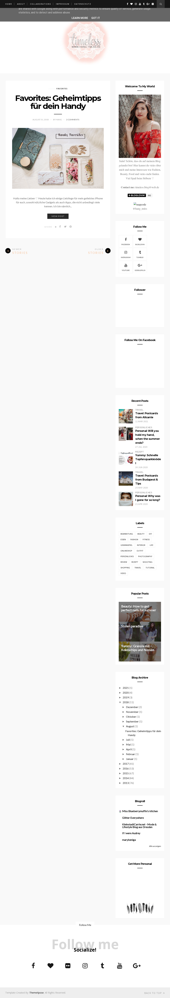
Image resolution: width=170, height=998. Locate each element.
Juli (128, 739)
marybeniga (129, 839)
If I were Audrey (131, 833)
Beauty (140, 534)
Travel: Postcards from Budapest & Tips (146, 479)
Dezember (132, 707)
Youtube (126, 270)
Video (123, 573)
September (132, 721)
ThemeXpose (36, 992)
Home (8, 4)
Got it (95, 18)
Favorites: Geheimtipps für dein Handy (58, 102)
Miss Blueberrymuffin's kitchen (140, 811)
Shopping (125, 567)
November (132, 711)
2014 (126, 778)
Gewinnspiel (126, 545)
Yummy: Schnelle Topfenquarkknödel (148, 459)
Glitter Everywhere (133, 817)
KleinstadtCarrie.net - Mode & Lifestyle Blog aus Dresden (139, 825)
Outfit (140, 550)
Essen (123, 539)
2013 (126, 782)
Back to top (153, 993)
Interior (141, 545)
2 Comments (72, 119)
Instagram (125, 257)
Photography (145, 556)
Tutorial (150, 567)
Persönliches (127, 556)
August (130, 726)
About (21, 4)
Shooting (147, 562)
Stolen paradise (132, 626)
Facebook (125, 244)
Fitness (146, 539)
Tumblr (139, 257)
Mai (128, 744)
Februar (130, 754)
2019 (126, 697)
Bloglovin (140, 244)
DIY (150, 534)
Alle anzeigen (155, 846)
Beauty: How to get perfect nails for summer (138, 608)
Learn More (80, 18)
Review (124, 562)
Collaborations (40, 4)
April (129, 749)
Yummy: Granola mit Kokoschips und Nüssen (137, 648)
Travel (137, 567)
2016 (126, 768)
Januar (129, 758)
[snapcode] (140, 204)
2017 (126, 763)
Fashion (134, 539)
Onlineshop (126, 550)
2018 (126, 702)
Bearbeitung (127, 534)
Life (151, 545)
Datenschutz (82, 4)
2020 (126, 692)
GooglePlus (140, 270)
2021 (126, 687)
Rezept (134, 562)
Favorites (61, 88)
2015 (126, 773)
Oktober (131, 716)
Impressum (62, 4)
